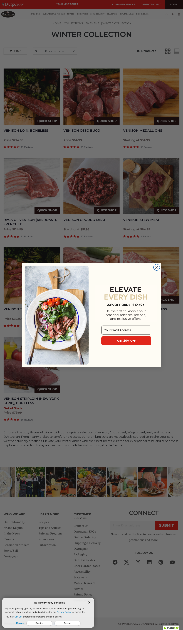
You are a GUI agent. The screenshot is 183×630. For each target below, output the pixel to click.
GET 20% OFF (126, 341)
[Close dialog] (157, 267)
